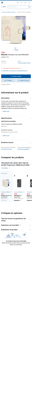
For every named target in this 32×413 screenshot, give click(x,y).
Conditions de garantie (23, 149)
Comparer (9, 80)
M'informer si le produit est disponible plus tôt (15, 70)
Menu (4, 6)
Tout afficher (4, 168)
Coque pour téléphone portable (8, 12)
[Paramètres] (18, 2)
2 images (16, 50)
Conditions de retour (6, 149)
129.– (3, 52)
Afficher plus (6, 111)
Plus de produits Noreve (24, 62)
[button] (16, 68)
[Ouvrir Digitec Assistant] (25, 2)
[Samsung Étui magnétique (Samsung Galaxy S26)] (19, 186)
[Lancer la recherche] (9, 7)
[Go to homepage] (2, 2)
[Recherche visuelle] (29, 6)
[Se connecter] (21, 2)
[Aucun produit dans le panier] (29, 2)
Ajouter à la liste (24, 80)
